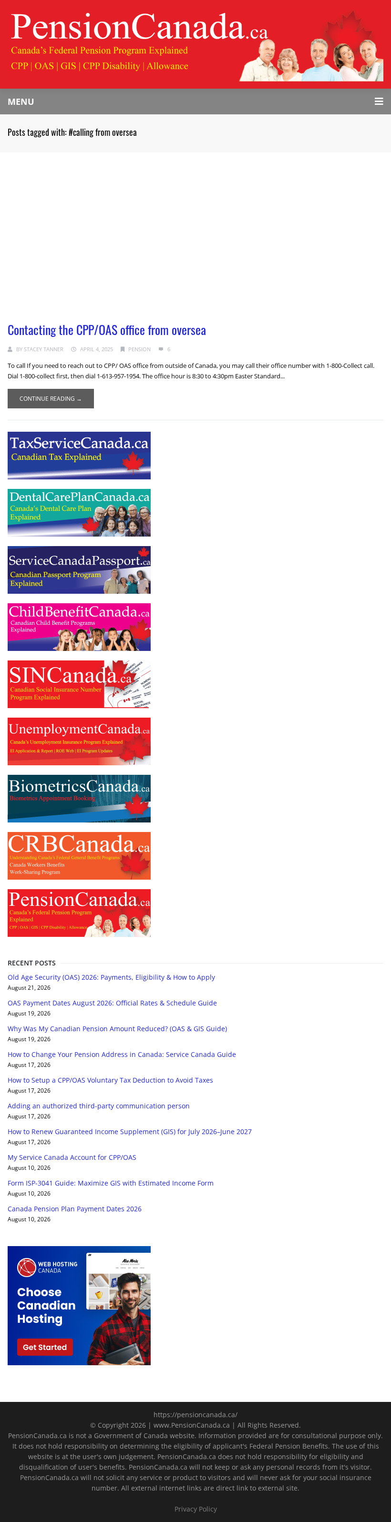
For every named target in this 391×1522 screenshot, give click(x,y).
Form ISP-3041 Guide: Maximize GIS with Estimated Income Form (111, 1182)
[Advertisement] (195, 224)
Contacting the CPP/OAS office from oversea (107, 329)
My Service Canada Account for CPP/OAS (72, 1157)
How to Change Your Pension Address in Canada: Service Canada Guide (122, 1054)
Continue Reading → (51, 399)
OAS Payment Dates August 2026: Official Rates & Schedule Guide (112, 1002)
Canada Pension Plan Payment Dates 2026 (75, 1208)
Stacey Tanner (43, 349)
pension (139, 349)
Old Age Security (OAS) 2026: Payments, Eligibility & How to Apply (111, 977)
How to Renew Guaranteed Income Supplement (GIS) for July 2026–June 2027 (130, 1131)
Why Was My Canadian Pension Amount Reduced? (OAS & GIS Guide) (117, 1028)
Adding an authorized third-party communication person (99, 1105)
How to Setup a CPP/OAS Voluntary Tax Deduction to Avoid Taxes (110, 1080)
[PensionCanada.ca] (195, 44)
